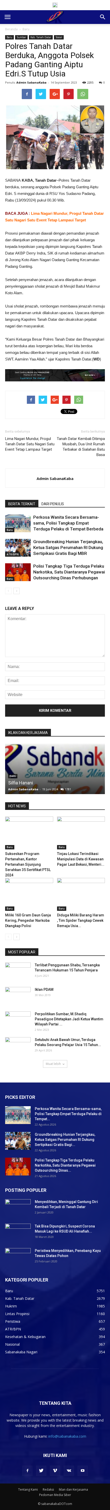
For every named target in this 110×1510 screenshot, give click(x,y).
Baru (26, 29)
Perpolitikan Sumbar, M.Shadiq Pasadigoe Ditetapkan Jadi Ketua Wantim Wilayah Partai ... (69, 1019)
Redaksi (48, 1489)
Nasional (12, 1344)
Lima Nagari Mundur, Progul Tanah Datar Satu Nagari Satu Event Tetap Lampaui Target (29, 444)
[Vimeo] (55, 1471)
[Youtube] (83, 1471)
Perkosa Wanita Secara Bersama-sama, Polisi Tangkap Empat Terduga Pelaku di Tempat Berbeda (68, 523)
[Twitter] (41, 1471)
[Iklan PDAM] (18, 996)
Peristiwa (12, 1321)
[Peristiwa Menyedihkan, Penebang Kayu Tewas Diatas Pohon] (18, 1257)
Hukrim (11, 1306)
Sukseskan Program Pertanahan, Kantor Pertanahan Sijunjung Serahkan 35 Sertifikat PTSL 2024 (28, 864)
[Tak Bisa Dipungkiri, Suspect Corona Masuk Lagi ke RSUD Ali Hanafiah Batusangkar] (18, 1232)
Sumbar (21, 37)
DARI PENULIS (52, 504)
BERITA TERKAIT (21, 504)
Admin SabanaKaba (31, 82)
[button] (103, 17)
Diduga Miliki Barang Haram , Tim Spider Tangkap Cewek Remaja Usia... (80, 920)
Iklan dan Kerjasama (73, 1489)
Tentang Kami (28, 1489)
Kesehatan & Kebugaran (25, 1336)
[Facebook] (27, 1471)
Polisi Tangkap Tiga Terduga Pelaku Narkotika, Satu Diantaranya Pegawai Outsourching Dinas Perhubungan (69, 572)
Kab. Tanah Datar (40, 37)
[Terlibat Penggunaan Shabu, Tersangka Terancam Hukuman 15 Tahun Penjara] (18, 971)
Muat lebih (53, 1064)
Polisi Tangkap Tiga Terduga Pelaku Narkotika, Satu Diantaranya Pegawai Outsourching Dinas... (65, 1165)
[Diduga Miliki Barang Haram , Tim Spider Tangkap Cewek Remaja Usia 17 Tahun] (81, 894)
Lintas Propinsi (17, 1313)
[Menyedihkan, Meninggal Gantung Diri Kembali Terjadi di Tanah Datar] (18, 1208)
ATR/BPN (13, 554)
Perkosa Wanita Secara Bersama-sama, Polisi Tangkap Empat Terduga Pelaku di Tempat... (68, 1114)
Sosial (59, 37)
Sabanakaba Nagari (21, 1351)
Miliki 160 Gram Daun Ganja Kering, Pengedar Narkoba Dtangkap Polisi (28, 920)
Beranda (11, 29)
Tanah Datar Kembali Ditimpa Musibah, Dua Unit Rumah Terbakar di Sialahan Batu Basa (81, 446)
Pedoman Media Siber (55, 1495)
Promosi (16, 782)
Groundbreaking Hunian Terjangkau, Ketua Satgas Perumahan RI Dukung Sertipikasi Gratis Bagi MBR (68, 547)
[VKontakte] (69, 1471)
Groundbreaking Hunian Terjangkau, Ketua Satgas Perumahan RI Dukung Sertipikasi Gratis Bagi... (65, 1139)
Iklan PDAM (44, 989)
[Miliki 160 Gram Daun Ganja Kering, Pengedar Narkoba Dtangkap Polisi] (29, 894)
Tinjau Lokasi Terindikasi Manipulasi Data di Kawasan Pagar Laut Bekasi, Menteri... (80, 859)
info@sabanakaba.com (67, 1436)
